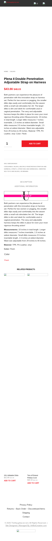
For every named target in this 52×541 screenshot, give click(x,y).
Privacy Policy (26, 505)
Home (6, 71)
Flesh (6, 260)
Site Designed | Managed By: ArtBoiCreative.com (26, 526)
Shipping (26, 513)
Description (26, 182)
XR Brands (24, 171)
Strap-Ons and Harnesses (28, 169)
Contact (26, 517)
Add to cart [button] (10, 481)
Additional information (26, 186)
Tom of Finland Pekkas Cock (32, 477)
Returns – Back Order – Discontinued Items (26, 509)
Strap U (14, 169)
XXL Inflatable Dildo (11, 475)
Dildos (12, 71)
